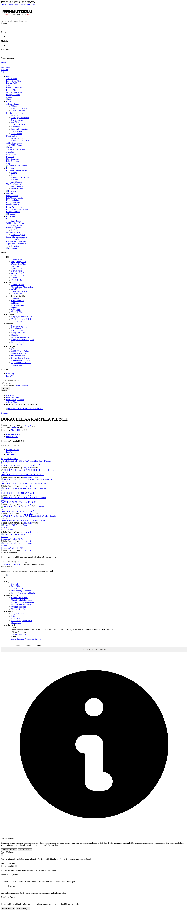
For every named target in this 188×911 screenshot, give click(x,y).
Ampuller (10, 152)
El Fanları (15, 230)
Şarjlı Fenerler (12, 196)
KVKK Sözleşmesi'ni (13, 564)
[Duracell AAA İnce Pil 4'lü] (17, 543)
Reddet (157, 843)
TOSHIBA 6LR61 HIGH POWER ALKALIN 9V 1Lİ (23, 520)
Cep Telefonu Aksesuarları (17, 113)
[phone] (8, 577)
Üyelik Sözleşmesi (18, 607)
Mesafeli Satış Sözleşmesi (21, 604)
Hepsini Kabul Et (25, 850)
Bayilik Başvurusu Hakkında (23, 593)
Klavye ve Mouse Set (20, 177)
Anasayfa (10, 395)
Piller (8, 76)
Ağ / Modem (16, 182)
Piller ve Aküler (12, 397)
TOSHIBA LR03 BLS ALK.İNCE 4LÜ (17, 511)
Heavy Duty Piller (13, 81)
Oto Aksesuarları (13, 232)
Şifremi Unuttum (21, 386)
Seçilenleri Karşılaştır (9, 458)
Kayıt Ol (9, 376)
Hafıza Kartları (17, 189)
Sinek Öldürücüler (18, 239)
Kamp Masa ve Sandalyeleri (17, 209)
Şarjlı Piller (10, 85)
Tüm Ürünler (16, 134)
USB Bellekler (17, 186)
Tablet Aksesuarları (14, 143)
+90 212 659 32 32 (19, 634)
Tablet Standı (16, 145)
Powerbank (15, 115)
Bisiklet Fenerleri (13, 212)
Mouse (14, 175)
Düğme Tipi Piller (13, 83)
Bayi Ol (14, 584)
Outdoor (9, 193)
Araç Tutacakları (18, 124)
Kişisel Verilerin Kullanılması (23, 602)
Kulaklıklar (15, 127)
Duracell (4, 413)
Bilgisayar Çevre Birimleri (16, 170)
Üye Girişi (10, 373)
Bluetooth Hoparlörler (20, 129)
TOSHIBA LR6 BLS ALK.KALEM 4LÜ (18, 502)
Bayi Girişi (15, 586)
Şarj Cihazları (16, 122)
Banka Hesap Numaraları (21, 620)
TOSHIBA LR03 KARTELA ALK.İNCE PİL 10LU (22, 475)
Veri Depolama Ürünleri (16, 184)
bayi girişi (28, 425)
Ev (7, 218)
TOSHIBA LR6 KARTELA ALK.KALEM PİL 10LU (23, 484)
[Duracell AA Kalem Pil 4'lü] (17, 534)
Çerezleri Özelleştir (9, 850)
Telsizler (14, 106)
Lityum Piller (11, 90)
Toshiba (4, 472)
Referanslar (15, 618)
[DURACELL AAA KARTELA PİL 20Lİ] (23, 488)
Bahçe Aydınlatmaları (15, 207)
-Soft (82, 649)
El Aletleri (15, 246)
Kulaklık (14, 179)
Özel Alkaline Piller (14, 92)
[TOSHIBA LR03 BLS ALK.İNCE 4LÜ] (22, 507)
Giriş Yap (5, 388)
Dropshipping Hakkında (21, 591)
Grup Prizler (11, 163)
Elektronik (10, 101)
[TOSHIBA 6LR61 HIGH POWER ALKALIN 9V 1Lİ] (28, 516)
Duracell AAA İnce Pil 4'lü (12, 548)
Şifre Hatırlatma (17, 588)
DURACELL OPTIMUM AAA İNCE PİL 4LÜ (20, 465)
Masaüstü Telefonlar (19, 108)
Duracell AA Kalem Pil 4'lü (12, 539)
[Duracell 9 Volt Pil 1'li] (15, 525)
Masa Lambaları (12, 159)
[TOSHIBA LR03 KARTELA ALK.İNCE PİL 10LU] (27, 470)
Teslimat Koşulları (18, 609)
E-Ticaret (87, 649)
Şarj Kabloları (17, 120)
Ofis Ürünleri (11, 136)
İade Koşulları (12, 437)
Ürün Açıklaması (13, 434)
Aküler (9, 97)
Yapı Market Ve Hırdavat (16, 244)
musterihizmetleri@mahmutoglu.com (26, 639)
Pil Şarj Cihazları (13, 95)
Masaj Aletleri (17, 225)
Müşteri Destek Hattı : (18, 4)
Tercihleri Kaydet (23, 909)
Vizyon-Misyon (17, 614)
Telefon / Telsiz (12, 104)
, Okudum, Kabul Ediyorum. (24, 564)
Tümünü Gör (16, 280)
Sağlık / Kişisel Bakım (15, 223)
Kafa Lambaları (12, 200)
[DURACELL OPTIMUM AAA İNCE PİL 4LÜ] (26, 461)
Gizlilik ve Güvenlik (19, 598)
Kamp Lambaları (13, 202)
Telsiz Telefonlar (18, 111)
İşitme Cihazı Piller (13, 88)
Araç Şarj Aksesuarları (20, 118)
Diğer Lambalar (12, 161)
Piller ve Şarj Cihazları (15, 400)
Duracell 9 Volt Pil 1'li (10, 530)
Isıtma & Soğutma (13, 228)
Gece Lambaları (12, 154)
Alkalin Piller (11, 78)
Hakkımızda (16, 623)
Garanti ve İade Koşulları (21, 600)
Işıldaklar (10, 157)
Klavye (14, 173)
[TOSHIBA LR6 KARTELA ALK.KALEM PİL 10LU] (28, 479)
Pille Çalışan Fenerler (14, 198)
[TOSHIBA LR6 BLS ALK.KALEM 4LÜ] (23, 497)
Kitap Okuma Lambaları (16, 241)
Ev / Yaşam (10, 216)
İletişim (14, 616)
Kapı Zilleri (16, 221)
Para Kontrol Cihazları (20, 140)
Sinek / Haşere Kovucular (16, 237)
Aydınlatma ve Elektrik (15, 150)
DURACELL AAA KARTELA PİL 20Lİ (18, 493)
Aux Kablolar (16, 131)
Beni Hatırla (9, 386)
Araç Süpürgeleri (18, 235)
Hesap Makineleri (18, 138)
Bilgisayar (10, 168)
